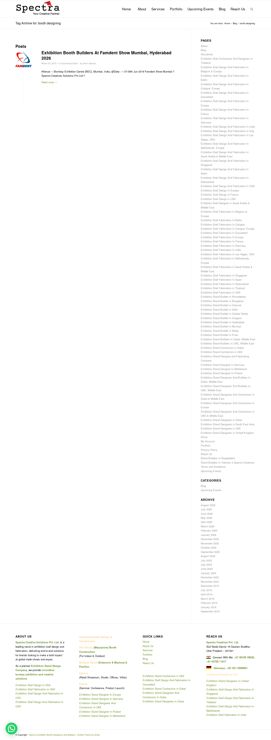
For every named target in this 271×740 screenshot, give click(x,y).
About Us (148, 646)
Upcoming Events (69, 63)
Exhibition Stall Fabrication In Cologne (223, 224)
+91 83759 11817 (216, 661)
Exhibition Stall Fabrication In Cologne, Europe (227, 228)
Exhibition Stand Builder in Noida (219, 331)
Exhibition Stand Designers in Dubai (221, 420)
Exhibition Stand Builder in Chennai (221, 305)
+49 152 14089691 (237, 668)
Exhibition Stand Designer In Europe (100, 694)
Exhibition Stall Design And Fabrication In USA (228, 186)
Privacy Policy (209, 450)
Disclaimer (207, 54)
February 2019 (209, 603)
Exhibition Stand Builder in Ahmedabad (223, 296)
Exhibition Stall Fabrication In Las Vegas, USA (227, 254)
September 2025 (210, 552)
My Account (208, 441)
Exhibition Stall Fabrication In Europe (222, 237)
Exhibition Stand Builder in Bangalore (222, 301)
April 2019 (206, 594)
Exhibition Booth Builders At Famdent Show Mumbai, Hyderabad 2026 (106, 55)
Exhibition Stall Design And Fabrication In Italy (227, 131)
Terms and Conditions (213, 466)
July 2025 (206, 560)
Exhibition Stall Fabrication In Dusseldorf (224, 233)
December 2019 (210, 586)
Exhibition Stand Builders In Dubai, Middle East (228, 339)
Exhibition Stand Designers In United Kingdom (227, 433)
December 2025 (210, 539)
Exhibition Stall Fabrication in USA (220, 292)
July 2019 (206, 590)
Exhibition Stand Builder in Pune (219, 335)
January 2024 (208, 573)
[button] (11, 728)
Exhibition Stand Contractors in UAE (222, 352)
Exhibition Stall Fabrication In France (222, 241)
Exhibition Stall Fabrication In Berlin (221, 220)
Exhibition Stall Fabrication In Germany (223, 246)
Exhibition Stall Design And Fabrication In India (228, 126)
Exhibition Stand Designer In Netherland (224, 369)
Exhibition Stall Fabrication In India (221, 250)
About (204, 46)
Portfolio (205, 445)
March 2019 (207, 598)
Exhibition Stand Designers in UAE (221, 428)
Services (148, 650)
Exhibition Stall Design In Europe (220, 190)
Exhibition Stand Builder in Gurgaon (221, 318)
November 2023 (210, 581)
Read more (47, 82)
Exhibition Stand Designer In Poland (221, 373)
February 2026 (209, 530)
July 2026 (206, 509)
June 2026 (207, 513)
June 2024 (207, 569)
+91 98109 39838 (244, 657)
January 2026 (208, 535)
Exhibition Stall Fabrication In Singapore (224, 275)
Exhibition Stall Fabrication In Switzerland (225, 284)
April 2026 (206, 522)
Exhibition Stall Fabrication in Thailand (223, 288)
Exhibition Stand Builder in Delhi (219, 309)
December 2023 (210, 577)
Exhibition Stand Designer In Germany (101, 699)
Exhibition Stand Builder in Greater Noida (224, 314)
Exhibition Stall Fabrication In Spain (221, 279)
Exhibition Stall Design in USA (218, 199)
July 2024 (206, 564)
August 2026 (208, 505)
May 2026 (206, 518)
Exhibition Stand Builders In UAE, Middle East (227, 343)
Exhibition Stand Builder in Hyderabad (222, 322)
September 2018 (210, 611)
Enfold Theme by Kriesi (89, 734)
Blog (203, 50)
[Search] (252, 9)
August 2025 (208, 556)
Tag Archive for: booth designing (38, 23)
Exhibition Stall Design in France (219, 194)
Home (204, 437)
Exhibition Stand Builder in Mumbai (221, 326)
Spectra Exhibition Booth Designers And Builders (52, 734)
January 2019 (208, 607)
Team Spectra (89, 63)
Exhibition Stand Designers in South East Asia (227, 424)
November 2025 (210, 543)
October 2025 (208, 547)
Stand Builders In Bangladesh (218, 458)
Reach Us (206, 454)
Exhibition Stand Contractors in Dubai (222, 348)
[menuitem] (126, 9)
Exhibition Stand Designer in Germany (223, 365)
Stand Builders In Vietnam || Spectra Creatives (227, 462)
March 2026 (207, 526)
